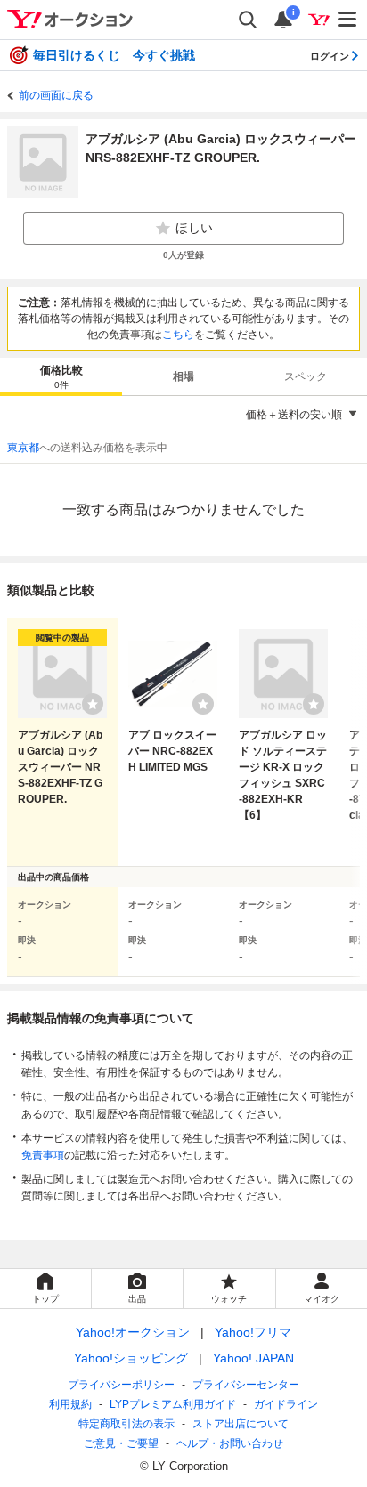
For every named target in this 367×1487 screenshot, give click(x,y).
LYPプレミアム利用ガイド (173, 1404)
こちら (178, 334)
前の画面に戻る (56, 95)
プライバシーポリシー (121, 1384)
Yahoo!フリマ (253, 1332)
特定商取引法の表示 (126, 1424)
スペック (305, 376)
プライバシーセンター (245, 1384)
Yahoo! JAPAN (253, 1358)
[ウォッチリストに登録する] (92, 704)
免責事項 (42, 1155)
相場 (183, 376)
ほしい (194, 228)
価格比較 (61, 377)
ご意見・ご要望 (121, 1443)
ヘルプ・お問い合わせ (229, 1443)
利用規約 (70, 1404)
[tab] (61, 376)
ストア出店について (240, 1424)
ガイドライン (286, 1404)
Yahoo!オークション (133, 1332)
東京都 (23, 447)
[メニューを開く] (348, 19)
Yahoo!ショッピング (131, 1358)
